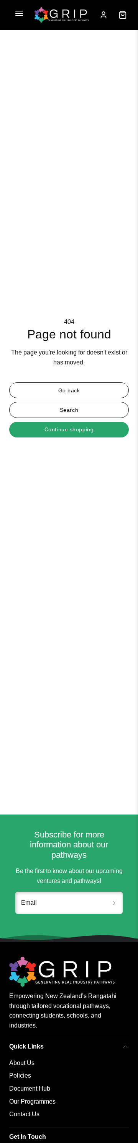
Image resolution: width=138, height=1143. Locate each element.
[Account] (103, 15)
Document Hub (29, 1088)
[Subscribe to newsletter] (114, 903)
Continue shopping (69, 429)
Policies (20, 1075)
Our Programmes (32, 1101)
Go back (69, 390)
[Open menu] (19, 15)
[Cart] (122, 15)
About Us (21, 1063)
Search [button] (69, 410)
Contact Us (24, 1114)
